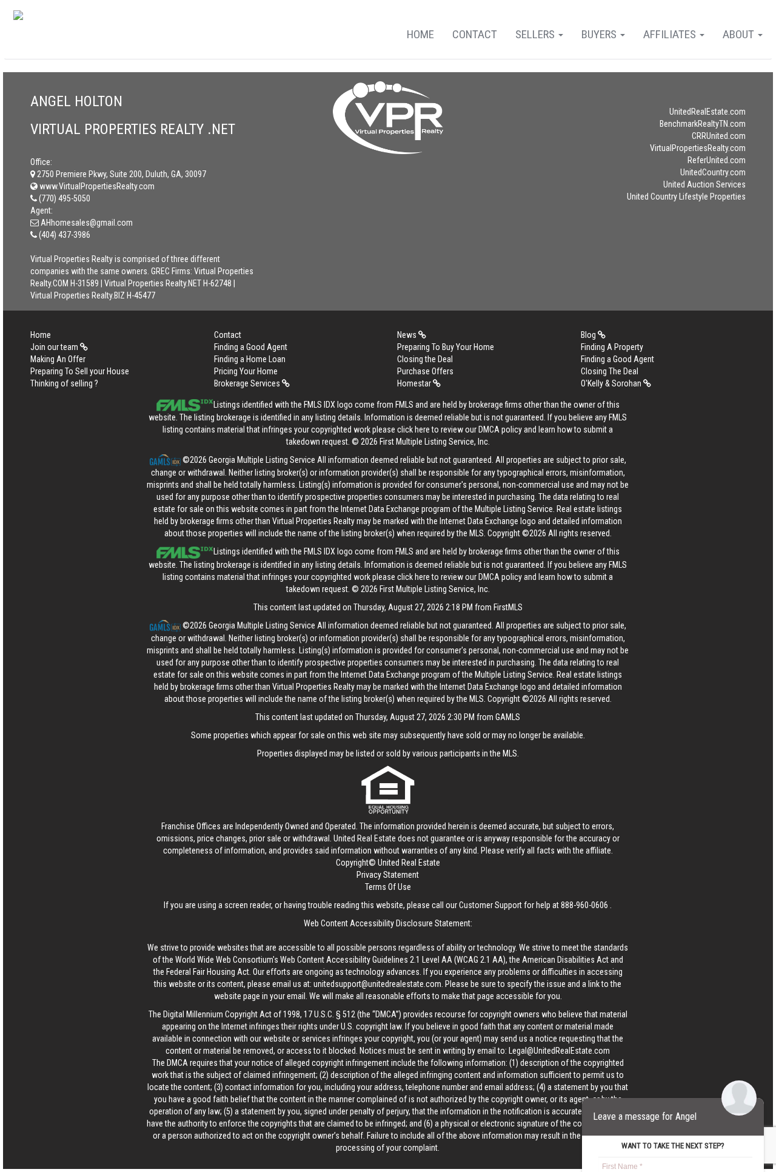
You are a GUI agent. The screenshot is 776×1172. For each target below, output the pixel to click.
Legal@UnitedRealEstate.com (559, 1051)
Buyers (600, 34)
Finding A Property (612, 347)
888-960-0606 (584, 905)
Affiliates (670, 34)
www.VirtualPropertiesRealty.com (96, 186)
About (740, 34)
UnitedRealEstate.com (707, 111)
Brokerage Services (248, 383)
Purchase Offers (425, 371)
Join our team (55, 347)
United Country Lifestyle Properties (686, 196)
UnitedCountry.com (713, 172)
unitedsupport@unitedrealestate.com (377, 984)
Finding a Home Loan (250, 359)
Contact (474, 34)
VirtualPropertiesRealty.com (698, 148)
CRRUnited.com (719, 136)
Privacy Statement (387, 875)
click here (413, 429)
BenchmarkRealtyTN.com (703, 124)
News (407, 335)
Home (420, 34)
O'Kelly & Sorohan (612, 383)
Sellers (536, 34)
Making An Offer (57, 359)
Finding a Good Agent (250, 347)
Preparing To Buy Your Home (445, 347)
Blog (589, 335)
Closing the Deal (425, 359)
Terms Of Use (388, 887)
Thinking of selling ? (64, 383)
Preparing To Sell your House (79, 371)
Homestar (415, 383)
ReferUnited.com (716, 160)
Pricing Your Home (246, 371)
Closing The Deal (609, 371)
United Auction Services (704, 184)
